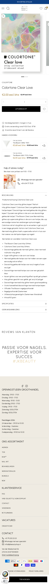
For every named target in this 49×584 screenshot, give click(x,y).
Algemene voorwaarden (15, 571)
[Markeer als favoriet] (44, 109)
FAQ (3, 494)
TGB (3, 452)
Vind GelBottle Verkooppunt (14, 498)
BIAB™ (4, 457)
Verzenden (6, 508)
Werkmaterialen (8, 471)
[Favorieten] (41, 8)
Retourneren (7, 513)
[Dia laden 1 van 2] (22, 77)
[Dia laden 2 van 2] (26, 77)
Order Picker (7, 526)
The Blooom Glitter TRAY (21, 143)
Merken (5, 447)
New (3, 481)
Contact (5, 503)
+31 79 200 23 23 (11, 538)
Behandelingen (8, 466)
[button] (3, 8)
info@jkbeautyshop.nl (13, 544)
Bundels (5, 476)
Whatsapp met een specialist (31, 180)
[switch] (5, 581)
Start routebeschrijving (10, 555)
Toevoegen (24, 579)
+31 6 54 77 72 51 (27, 183)
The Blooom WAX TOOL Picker (23, 155)
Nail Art (5, 462)
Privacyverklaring (36, 571)
